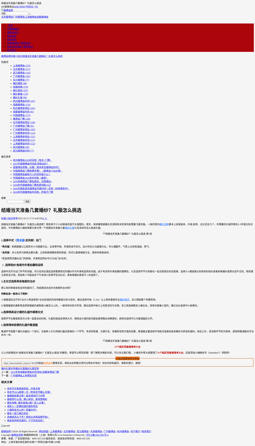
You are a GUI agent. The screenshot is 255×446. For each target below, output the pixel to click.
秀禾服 (20, 240)
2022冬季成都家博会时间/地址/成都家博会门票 (35, 372)
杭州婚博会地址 (24, 108)
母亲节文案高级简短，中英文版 (23, 388)
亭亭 (15, 218)
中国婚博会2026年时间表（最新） (30, 178)
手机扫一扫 (32, 6)
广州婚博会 (19, 17)
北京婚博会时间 (24, 140)
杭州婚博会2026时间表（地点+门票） (32, 160)
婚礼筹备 (20, 94)
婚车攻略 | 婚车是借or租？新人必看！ (26, 403)
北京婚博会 (7, 17)
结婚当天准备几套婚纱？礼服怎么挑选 (42, 56)
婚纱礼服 (20, 97)
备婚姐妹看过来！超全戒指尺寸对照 (26, 395)
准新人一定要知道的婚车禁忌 (22, 406)
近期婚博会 (13, 29)
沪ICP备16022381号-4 (97, 435)
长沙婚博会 (21, 80)
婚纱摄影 (20, 83)
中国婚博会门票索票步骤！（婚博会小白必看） (38, 171)
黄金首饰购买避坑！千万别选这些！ (26, 420)
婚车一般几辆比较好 (17, 413)
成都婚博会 (42, 17)
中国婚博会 (21, 115)
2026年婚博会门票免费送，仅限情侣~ (32, 181)
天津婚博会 (96, 431)
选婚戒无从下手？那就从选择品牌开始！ (28, 417)
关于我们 (135, 431)
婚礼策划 (20, 90)
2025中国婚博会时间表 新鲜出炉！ (31, 164)
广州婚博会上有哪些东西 (24, 375)
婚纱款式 (124, 299)
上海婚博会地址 (24, 136)
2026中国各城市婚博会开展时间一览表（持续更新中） (41, 188)
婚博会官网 (17, 435)
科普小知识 (16, 56)
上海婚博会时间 (24, 143)
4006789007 (20, 6)
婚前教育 (12, 36)
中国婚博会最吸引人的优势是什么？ (32, 174)
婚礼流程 (164, 224)
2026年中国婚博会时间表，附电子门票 (33, 192)
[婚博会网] (7, 10)
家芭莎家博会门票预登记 (20, 47)
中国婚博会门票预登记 (19, 43)
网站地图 (43, 431)
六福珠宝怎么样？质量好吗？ (22, 410)
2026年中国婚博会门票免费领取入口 (32, 185)
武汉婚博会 (21, 73)
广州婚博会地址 (24, 129)
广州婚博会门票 (23, 126)
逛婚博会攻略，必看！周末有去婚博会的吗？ (36, 167)
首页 (10, 25)
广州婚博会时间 (24, 133)
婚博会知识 (13, 32)
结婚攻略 (12, 39)
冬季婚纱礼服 (18, 368)
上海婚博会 (31, 17)
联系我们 (12, 50)
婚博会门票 (21, 119)
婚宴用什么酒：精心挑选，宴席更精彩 (27, 399)
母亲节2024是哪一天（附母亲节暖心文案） (29, 392)
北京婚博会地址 (24, 122)
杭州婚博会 (21, 147)
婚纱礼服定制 (32, 368)
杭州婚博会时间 (24, 101)
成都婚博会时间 (23, 112)
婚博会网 (6, 56)
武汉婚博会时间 (23, 151)
